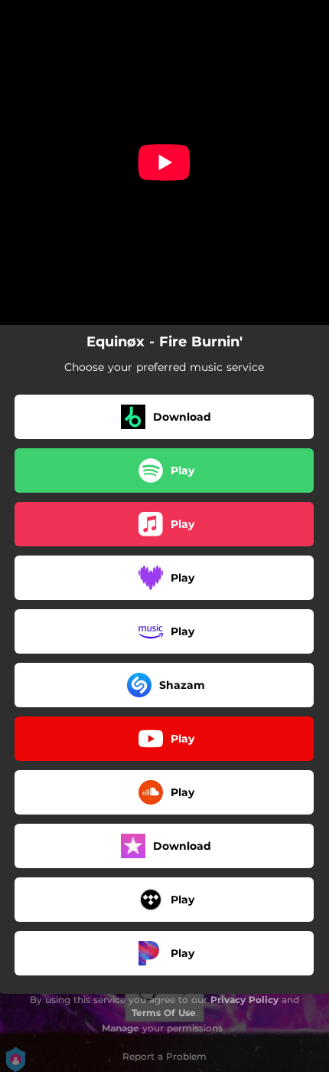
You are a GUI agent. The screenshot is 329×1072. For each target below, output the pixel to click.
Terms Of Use (164, 1012)
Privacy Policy (244, 999)
